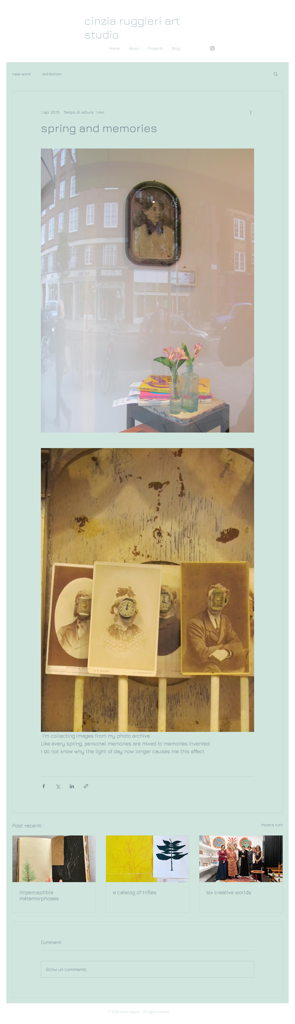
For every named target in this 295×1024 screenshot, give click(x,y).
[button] (275, 73)
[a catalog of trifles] (147, 858)
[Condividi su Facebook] (43, 786)
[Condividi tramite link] (86, 786)
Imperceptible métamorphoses (39, 895)
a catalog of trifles (134, 892)
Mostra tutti (272, 824)
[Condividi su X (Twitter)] (57, 786)
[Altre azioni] (250, 112)
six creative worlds (228, 892)
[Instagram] (212, 48)
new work (21, 73)
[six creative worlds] (241, 858)
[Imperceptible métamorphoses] (54, 858)
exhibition (52, 73)
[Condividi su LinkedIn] (72, 786)
